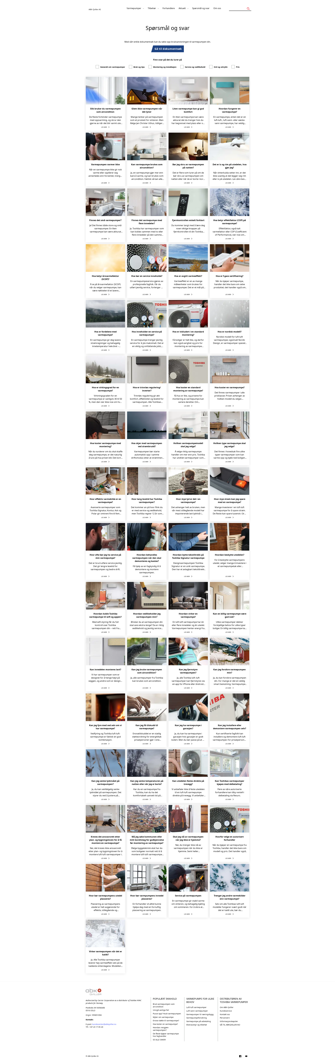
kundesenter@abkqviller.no (104, 1024)
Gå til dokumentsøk (168, 49)
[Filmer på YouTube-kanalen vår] (246, 1056)
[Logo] (95, 8)
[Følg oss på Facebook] (240, 1056)
